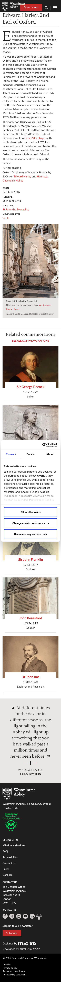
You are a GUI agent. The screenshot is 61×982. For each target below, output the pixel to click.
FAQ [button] (5, 851)
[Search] (47, 8)
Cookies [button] (7, 964)
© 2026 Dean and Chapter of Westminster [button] (25, 958)
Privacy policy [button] (10, 968)
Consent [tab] (11, 454)
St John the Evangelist (16, 209)
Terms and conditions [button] (14, 971)
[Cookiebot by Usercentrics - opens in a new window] (43, 445)
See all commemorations (30, 340)
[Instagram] (18, 916)
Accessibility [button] (10, 857)
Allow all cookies (30, 512)
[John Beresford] (30, 598)
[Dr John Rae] (30, 657)
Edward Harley (22, 176)
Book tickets (31, 7)
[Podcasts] (39, 917)
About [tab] (50, 454)
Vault (6, 218)
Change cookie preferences (28, 523)
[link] (27, 943)
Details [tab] (30, 454)
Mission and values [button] (14, 845)
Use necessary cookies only (30, 534)
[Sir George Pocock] (30, 367)
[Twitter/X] (11, 916)
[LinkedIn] (32, 916)
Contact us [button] (9, 862)
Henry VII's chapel (35, 138)
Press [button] (6, 868)
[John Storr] (30, 425)
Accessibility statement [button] (14, 975)
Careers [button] (7, 874)
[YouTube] (25, 916)
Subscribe (12, 933)
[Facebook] (5, 916)
